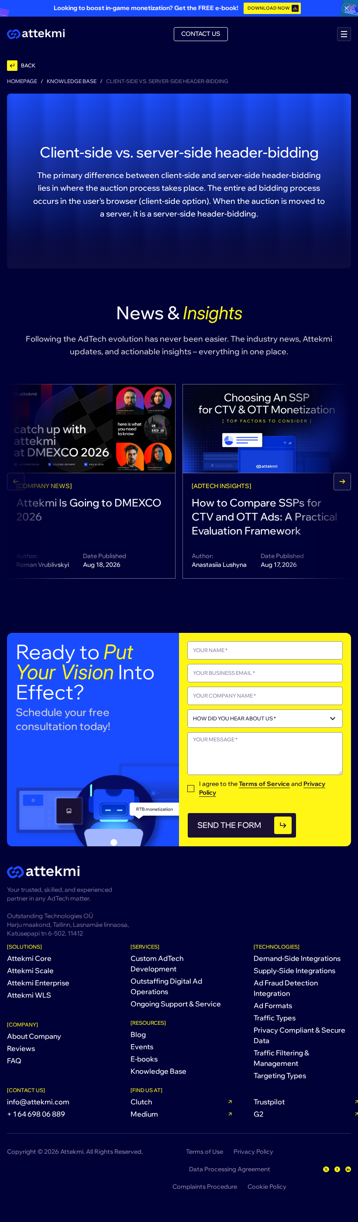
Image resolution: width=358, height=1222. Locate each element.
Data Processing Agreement (229, 1169)
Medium (144, 1114)
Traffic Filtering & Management (281, 1058)
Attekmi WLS (29, 995)
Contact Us (200, 34)
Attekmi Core (29, 958)
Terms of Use (204, 1152)
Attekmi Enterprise (38, 982)
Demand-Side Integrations (297, 958)
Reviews (21, 1048)
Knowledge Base (71, 81)
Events (142, 1046)
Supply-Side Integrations (294, 970)
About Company (34, 1036)
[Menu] (344, 34)
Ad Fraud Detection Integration (286, 988)
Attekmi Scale (30, 970)
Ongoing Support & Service (176, 1003)
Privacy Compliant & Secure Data (299, 1035)
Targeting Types (280, 1075)
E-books (144, 1058)
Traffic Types (275, 1017)
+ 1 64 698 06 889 (36, 1114)
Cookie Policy (267, 1187)
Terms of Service (264, 784)
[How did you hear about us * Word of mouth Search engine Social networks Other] (265, 718)
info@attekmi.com (38, 1101)
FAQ (14, 1060)
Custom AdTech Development (157, 963)
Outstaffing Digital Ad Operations (166, 986)
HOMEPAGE (22, 81)
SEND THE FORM (229, 825)
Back (28, 65)
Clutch (141, 1101)
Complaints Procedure (204, 1187)
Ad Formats (273, 1005)
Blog (138, 1034)
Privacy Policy (253, 1152)
